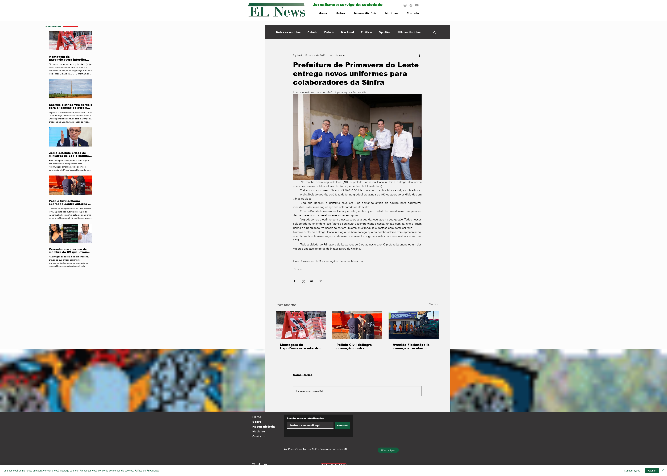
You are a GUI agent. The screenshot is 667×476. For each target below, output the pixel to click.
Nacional (347, 32)
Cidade (312, 32)
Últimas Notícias (409, 32)
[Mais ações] (419, 55)
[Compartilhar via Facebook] (294, 281)
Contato (258, 436)
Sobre (256, 421)
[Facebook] (411, 5)
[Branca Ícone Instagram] (253, 465)
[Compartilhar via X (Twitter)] (303, 281)
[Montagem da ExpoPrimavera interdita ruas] (301, 325)
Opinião (384, 32)
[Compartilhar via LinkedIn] (311, 281)
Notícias (258, 431)
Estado (329, 32)
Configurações (632, 470)
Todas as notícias (288, 32)
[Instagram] (405, 5)
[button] (434, 32)
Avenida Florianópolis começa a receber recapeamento (411, 346)
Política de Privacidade (146, 470)
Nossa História (263, 426)
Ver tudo (434, 304)
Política (366, 32)
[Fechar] (663, 470)
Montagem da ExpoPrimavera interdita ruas (301, 346)
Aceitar (652, 470)
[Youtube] (417, 5)
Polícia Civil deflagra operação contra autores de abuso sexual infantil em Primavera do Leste (354, 346)
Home (256, 416)
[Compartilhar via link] (320, 281)
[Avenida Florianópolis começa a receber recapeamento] (414, 325)
